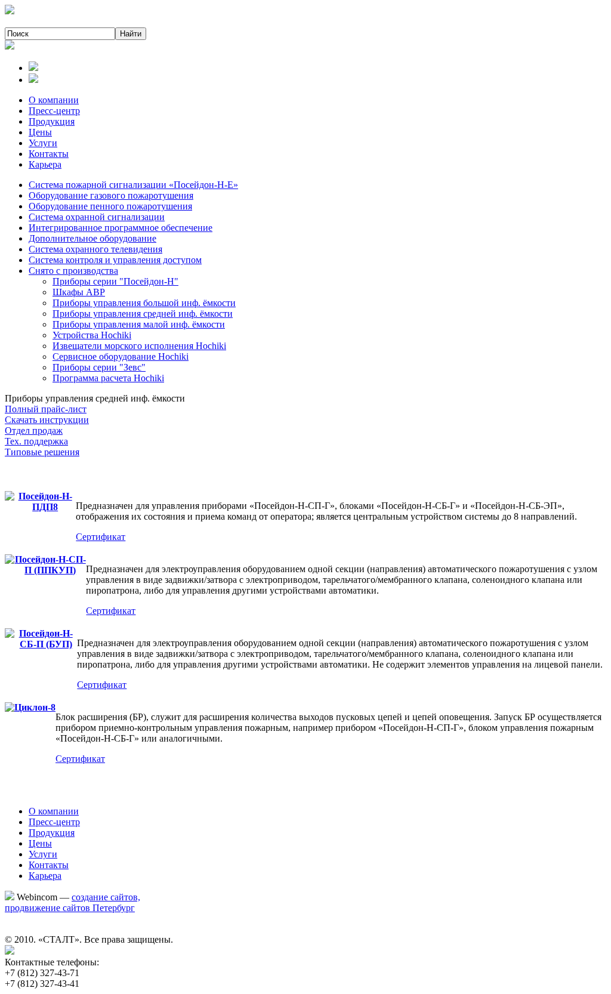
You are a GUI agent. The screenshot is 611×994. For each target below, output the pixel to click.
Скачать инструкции (47, 420)
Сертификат (100, 537)
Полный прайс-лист (46, 409)
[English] (33, 80)
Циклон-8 (34, 707)
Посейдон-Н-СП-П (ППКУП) (50, 564)
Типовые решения (42, 452)
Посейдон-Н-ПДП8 (45, 501)
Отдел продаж (34, 430)
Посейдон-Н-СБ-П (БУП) (46, 638)
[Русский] (33, 68)
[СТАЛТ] (9, 11)
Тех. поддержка (36, 441)
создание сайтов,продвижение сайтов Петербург (72, 902)
